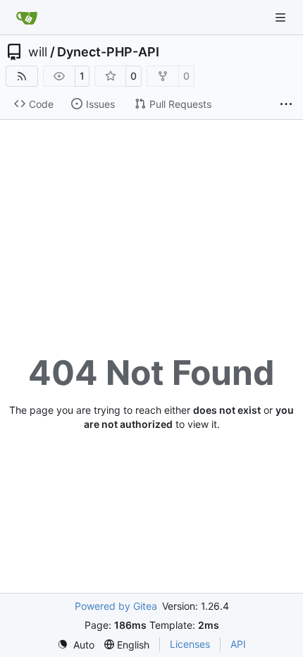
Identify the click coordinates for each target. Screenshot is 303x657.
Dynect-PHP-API (108, 52)
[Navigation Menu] (282, 17)
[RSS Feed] (22, 76)
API (238, 644)
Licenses (190, 644)
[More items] (286, 104)
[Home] (27, 17)
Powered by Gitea (116, 606)
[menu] (75, 645)
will (37, 52)
